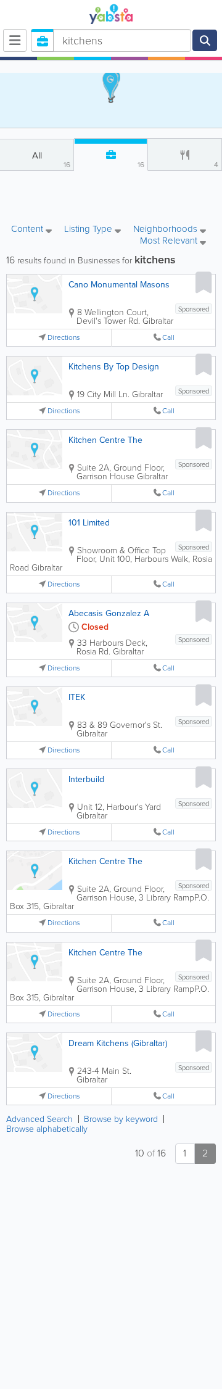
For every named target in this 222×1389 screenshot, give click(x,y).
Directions (63, 338)
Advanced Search (39, 1119)
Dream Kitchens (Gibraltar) (117, 1043)
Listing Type (89, 230)
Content (28, 230)
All (51, 159)
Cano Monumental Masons (119, 284)
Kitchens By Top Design (113, 366)
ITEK (76, 697)
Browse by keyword (121, 1119)
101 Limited (89, 522)
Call (168, 338)
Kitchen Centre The (105, 440)
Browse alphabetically (47, 1129)
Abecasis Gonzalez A (108, 613)
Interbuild (86, 779)
